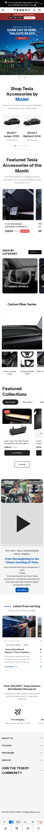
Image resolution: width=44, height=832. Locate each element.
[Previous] (19, 77)
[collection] (17, 828)
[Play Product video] (22, 511)
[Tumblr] (34, 797)
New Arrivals (10, 402)
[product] (5, 828)
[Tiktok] (12, 804)
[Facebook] (12, 797)
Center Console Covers (9, 372)
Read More (9, 667)
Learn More (17, 453)
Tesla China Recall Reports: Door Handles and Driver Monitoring (17, 652)
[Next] (24, 77)
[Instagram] (19, 797)
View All (33, 252)
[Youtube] (5, 804)
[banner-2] (27, 359)
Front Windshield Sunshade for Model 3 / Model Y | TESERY (16, 227)
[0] (39, 10)
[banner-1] (9, 359)
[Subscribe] (39, 791)
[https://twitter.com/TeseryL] (27, 797)
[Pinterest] (5, 797)
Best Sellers (28, 402)
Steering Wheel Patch (27, 372)
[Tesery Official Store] (22, 10)
